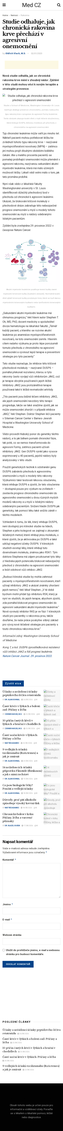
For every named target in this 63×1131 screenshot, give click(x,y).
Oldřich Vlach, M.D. (15, 53)
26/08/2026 (28, 700)
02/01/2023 (36, 53)
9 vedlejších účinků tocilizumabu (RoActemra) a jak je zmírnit (20, 753)
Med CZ (31, 5)
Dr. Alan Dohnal (12, 700)
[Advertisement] (31, 65)
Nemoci (14, 15)
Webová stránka (12, 934)
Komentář (9, 859)
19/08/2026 (28, 779)
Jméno (8, 904)
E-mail (7, 919)
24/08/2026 (27, 743)
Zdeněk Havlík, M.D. (13, 714)
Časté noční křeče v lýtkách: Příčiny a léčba (29, 1056)
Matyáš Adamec (12, 743)
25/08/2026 (30, 714)
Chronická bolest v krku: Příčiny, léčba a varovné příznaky (18, 817)
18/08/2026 (28, 793)
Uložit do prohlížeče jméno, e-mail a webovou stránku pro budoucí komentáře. (33, 952)
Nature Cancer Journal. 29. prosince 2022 (27, 656)
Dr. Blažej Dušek (12, 826)
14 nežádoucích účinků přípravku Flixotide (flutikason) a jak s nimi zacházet (22, 771)
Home (5, 15)
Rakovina (25, 15)
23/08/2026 (28, 761)
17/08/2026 (28, 826)
